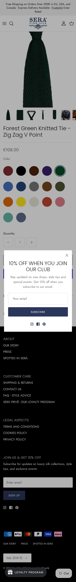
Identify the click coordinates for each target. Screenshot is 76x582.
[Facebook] (38, 324)
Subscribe (38, 312)
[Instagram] (31, 324)
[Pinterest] (44, 324)
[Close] (66, 255)
